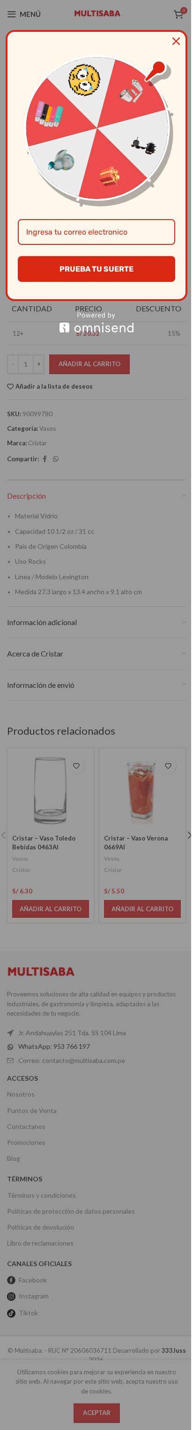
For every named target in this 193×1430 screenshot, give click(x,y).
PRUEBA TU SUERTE (96, 269)
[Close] (176, 41)
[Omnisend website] (96, 322)
